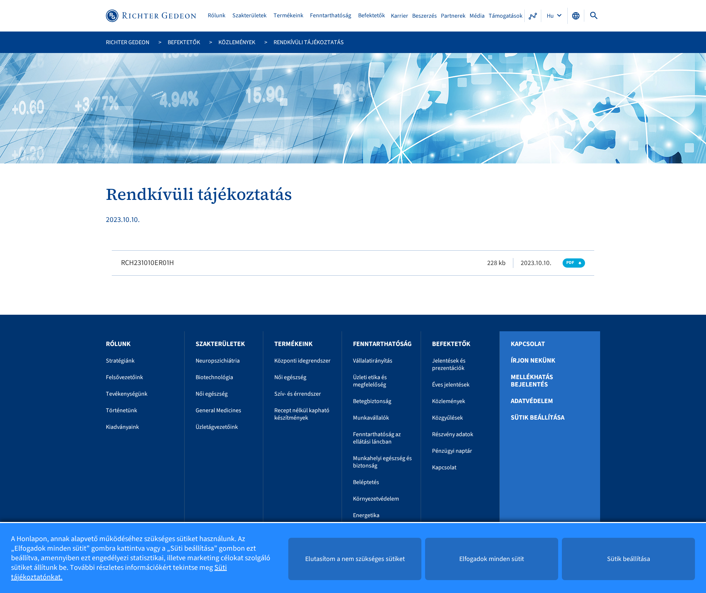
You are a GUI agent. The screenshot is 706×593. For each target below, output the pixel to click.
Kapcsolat (444, 467)
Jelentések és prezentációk (449, 364)
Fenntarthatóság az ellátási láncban (377, 438)
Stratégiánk (120, 361)
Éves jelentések (451, 385)
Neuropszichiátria (218, 361)
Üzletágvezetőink (217, 427)
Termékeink (288, 16)
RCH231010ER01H (147, 263)
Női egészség (212, 394)
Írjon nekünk (533, 360)
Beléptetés (366, 482)
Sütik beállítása (537, 417)
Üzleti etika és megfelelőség (370, 381)
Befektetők (371, 16)
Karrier (399, 16)
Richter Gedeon (127, 42)
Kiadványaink (122, 427)
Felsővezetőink (124, 377)
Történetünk (121, 410)
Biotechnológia (214, 377)
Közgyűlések (447, 418)
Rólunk (216, 16)
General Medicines (218, 410)
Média (477, 16)
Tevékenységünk (126, 394)
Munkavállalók (371, 418)
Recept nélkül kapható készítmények (301, 414)
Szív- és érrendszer (297, 394)
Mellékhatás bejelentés (532, 381)
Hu (551, 16)
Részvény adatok (452, 434)
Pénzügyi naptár (452, 451)
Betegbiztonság (372, 401)
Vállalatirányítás (372, 361)
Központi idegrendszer (302, 361)
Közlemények (236, 42)
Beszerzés (424, 16)
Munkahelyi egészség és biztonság (382, 462)
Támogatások (506, 16)
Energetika (366, 515)
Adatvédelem (532, 401)
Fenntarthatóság (330, 16)
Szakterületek (249, 16)
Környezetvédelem (376, 499)
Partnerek (453, 16)
